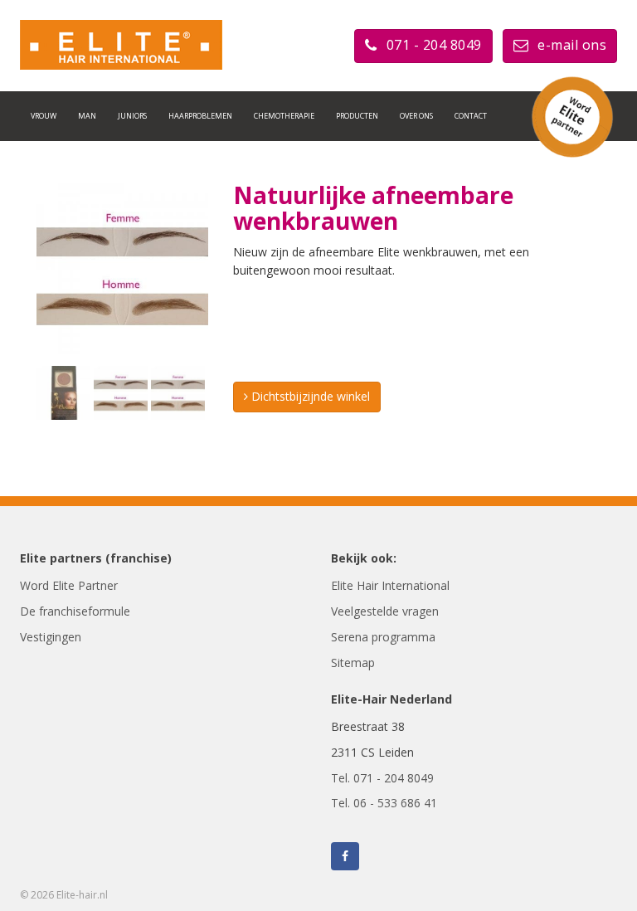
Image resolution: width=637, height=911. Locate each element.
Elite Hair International (390, 585)
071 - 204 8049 (434, 45)
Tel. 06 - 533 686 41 (384, 803)
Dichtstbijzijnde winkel (309, 396)
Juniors (132, 115)
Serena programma (383, 637)
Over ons (416, 115)
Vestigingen (50, 637)
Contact (471, 115)
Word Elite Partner (69, 585)
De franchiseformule (75, 611)
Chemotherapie (284, 115)
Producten (357, 115)
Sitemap (353, 662)
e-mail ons (571, 45)
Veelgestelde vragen (385, 611)
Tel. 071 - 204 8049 (382, 778)
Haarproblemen (200, 115)
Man (87, 115)
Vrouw (43, 115)
